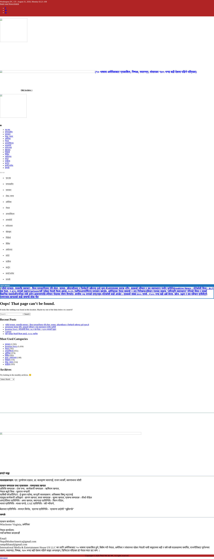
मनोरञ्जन (8, 147)
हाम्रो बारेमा (9, 165)
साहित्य (7, 161)
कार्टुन (7, 163)
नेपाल (7, 141)
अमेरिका (8, 139)
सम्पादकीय (9, 132)
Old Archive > (27, 90)
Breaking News (11, 346)
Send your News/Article (9, 4)
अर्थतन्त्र (8, 156)
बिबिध (7, 154)
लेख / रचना (9, 136)
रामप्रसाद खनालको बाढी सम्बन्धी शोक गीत (19, 296)
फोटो (7, 159)
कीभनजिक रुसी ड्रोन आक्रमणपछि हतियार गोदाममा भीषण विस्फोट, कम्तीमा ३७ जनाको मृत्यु (55, 294)
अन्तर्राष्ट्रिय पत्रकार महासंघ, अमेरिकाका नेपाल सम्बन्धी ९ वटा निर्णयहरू (113, 291)
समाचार (7, 134)
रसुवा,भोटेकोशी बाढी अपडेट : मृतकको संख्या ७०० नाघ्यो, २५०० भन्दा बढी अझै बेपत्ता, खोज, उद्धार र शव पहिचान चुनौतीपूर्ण (152, 294)
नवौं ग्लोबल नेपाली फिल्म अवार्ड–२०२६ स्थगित (59, 291)
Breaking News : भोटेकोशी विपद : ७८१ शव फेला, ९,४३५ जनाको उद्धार (30, 329)
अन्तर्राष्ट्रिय (9, 143)
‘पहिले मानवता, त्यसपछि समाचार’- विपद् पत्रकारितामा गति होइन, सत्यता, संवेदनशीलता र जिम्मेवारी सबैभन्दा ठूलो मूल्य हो (54, 288)
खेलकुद (7, 150)
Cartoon (34, 291)
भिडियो (7, 152)
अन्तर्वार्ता (8, 145)
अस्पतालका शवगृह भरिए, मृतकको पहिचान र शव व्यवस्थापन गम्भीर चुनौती (140, 288)
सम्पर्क (7, 168)
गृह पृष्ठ (7, 130)
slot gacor (4, 558)
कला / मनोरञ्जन (11, 358)
